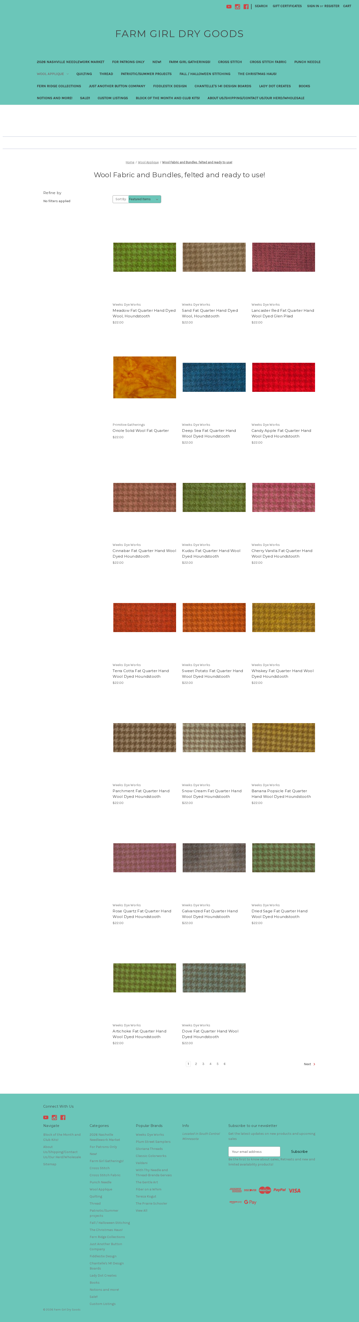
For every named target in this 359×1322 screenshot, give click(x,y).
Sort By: (121, 199)
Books (304, 86)
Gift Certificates (287, 6)
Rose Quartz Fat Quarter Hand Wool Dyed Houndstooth (142, 914)
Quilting (84, 74)
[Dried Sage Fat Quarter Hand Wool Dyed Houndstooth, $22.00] (283, 857)
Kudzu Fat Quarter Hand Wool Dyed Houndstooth (211, 553)
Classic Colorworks (151, 1156)
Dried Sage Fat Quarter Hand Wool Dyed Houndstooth (280, 914)
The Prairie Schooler (151, 1203)
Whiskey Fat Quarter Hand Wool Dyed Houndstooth (283, 673)
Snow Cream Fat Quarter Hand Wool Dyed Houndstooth (212, 794)
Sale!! (85, 98)
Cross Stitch (230, 62)
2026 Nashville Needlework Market (70, 62)
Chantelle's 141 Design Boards (223, 86)
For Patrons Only (128, 62)
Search (261, 6)
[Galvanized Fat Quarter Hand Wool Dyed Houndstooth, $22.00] (214, 857)
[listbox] (144, 199)
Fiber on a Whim (148, 1189)
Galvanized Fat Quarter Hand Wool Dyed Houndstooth (210, 914)
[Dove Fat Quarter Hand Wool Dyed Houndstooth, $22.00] (214, 978)
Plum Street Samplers (153, 1142)
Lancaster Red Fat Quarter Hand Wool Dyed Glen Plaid (283, 313)
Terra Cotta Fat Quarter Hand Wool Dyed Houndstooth (141, 673)
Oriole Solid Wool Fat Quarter (141, 430)
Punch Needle (307, 62)
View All (141, 1210)
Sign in (313, 6)
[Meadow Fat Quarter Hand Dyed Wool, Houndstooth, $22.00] (144, 257)
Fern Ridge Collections (59, 86)
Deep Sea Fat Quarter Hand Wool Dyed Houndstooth (209, 433)
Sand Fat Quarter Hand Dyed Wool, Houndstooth (210, 313)
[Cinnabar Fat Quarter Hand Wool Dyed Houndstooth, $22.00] (144, 497)
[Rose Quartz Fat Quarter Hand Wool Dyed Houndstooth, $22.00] (144, 857)
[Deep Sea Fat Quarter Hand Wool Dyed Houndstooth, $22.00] (214, 377)
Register (331, 6)
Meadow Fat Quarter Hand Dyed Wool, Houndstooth (144, 313)
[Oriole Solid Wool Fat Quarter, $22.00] (144, 377)
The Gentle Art (147, 1182)
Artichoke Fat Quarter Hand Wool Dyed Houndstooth (139, 1034)
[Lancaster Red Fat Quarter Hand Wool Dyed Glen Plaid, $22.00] (283, 257)
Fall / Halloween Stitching (205, 74)
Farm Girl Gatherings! (189, 62)
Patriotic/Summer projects (146, 74)
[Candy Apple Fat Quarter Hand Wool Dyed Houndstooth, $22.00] (283, 377)
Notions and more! (54, 98)
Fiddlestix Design (170, 86)
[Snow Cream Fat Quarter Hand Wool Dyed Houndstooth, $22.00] (214, 737)
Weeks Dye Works (150, 1135)
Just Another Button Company (117, 86)
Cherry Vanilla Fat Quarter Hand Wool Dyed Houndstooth (282, 553)
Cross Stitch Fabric (268, 62)
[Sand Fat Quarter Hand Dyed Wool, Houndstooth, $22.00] (214, 257)
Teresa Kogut (146, 1196)
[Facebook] (246, 6)
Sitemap (49, 1164)
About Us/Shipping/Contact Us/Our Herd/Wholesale (256, 98)
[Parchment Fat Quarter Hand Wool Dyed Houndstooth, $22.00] (144, 737)
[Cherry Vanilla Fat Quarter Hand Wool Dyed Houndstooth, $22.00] (283, 497)
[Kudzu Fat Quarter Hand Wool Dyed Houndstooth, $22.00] (214, 497)
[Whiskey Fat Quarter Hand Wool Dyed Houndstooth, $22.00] (283, 617)
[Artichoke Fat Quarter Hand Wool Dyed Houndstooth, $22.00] (144, 978)
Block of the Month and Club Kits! (168, 98)
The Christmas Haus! (257, 74)
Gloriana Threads (149, 1149)
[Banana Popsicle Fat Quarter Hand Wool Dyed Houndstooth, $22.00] (283, 737)
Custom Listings (113, 98)
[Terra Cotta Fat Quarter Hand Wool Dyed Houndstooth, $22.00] (144, 617)
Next (308, 1064)
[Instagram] (237, 6)
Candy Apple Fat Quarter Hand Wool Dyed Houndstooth (281, 433)
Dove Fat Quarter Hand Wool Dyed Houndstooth (210, 1034)
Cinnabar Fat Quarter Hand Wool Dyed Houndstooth (144, 553)
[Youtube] (229, 6)
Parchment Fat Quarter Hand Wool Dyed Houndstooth (141, 794)
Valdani (142, 1163)
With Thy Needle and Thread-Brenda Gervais (154, 1172)
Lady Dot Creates (275, 86)
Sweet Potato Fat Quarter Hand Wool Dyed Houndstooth (212, 673)
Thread (106, 74)
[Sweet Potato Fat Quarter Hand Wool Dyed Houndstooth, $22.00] (214, 617)
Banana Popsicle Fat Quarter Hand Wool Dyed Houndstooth (281, 794)
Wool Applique (50, 74)
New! (156, 62)
